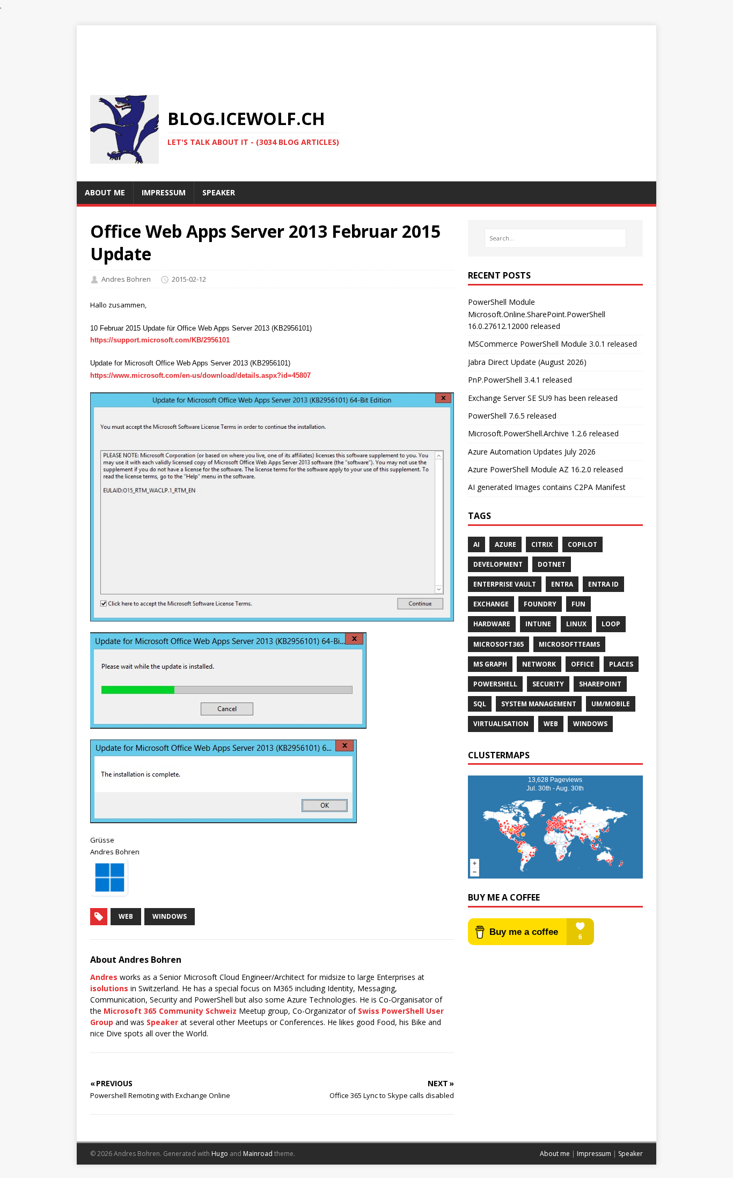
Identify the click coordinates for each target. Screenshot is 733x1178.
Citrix (542, 544)
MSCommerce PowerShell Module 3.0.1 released (552, 344)
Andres (104, 977)
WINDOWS (590, 723)
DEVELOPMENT (498, 564)
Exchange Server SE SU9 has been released (543, 398)
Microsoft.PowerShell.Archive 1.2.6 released (543, 433)
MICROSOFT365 (498, 644)
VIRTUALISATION (501, 723)
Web (126, 916)
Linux (576, 623)
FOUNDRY (540, 604)
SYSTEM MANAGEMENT (538, 703)
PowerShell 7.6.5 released (512, 416)
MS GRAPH (490, 664)
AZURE (505, 544)
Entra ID (603, 584)
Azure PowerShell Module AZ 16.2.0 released (545, 469)
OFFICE (582, 664)
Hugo (219, 1153)
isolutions (109, 988)
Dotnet (552, 564)
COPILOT (582, 544)
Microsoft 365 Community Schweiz (170, 1011)
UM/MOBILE (610, 703)
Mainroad (258, 1153)
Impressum (594, 1153)
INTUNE (538, 623)
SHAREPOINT (600, 684)
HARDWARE (491, 623)
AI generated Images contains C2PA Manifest (547, 487)
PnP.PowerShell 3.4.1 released (520, 380)
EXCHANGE (491, 604)
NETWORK (539, 664)
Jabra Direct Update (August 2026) (527, 362)
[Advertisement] (366, 49)
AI (476, 544)
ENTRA (562, 584)
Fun (578, 604)
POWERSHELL (495, 684)
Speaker (162, 1022)
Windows (169, 916)
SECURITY (548, 684)
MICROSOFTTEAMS (569, 644)
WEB (551, 723)
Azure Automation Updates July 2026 (532, 452)
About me (555, 1153)
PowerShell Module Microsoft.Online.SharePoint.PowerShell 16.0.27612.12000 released (536, 314)
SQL (479, 703)
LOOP (611, 623)
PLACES (621, 664)
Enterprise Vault (504, 584)
